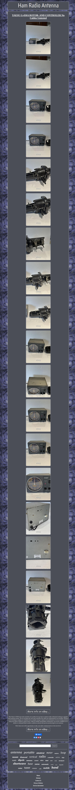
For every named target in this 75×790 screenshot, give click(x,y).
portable (29, 752)
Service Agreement (38, 785)
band (55, 767)
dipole (21, 760)
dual (46, 760)
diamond (23, 757)
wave (51, 760)
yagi (55, 760)
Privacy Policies (38, 783)
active (58, 757)
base (30, 763)
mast (56, 764)
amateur (40, 753)
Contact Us (38, 780)
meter (49, 752)
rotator (34, 768)
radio (42, 756)
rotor (20, 768)
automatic (45, 764)
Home (38, 775)
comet (52, 764)
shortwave (19, 763)
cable (40, 768)
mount (15, 757)
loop (63, 752)
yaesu (37, 764)
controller (51, 757)
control (36, 760)
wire (41, 760)
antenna (16, 752)
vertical (33, 756)
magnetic (61, 764)
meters (57, 753)
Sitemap (38, 778)
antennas (29, 760)
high (63, 757)
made (14, 760)
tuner (27, 767)
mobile (46, 768)
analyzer (61, 760)
